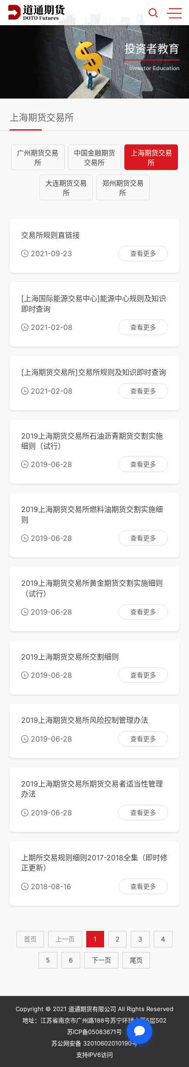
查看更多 (143, 253)
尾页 (136, 960)
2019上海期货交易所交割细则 (70, 656)
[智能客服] (139, 1031)
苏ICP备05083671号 (94, 1031)
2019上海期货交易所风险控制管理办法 (84, 720)
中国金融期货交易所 (94, 157)
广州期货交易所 (37, 157)
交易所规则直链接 (50, 235)
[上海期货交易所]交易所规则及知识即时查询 (93, 372)
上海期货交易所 (151, 157)
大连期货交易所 (66, 188)
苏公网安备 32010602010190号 (94, 1043)
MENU (174, 13)
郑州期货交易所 (123, 188)
